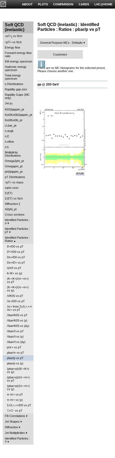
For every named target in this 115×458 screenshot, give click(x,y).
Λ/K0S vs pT (15, 295)
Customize (60, 54)
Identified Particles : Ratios (17, 239)
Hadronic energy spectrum (15, 68)
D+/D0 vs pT (15, 246)
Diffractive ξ (12, 203)
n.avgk (9, 130)
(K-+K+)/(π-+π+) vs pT (18, 280)
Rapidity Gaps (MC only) (17, 96)
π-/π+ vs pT (15, 394)
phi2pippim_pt (13, 171)
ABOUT (27, 4)
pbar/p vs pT (15, 358)
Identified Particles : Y (17, 440)
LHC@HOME (103, 4)
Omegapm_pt (13, 166)
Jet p (9, 104)
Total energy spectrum (13, 77)
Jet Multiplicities (15, 432)
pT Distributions (15, 177)
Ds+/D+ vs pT (16, 262)
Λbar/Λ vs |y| (15, 336)
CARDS (84, 4)
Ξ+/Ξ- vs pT (14, 410)
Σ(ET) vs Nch (14, 198)
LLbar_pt (10, 125)
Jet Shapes (12, 421)
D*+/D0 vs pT (16, 251)
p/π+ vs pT (14, 347)
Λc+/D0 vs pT (16, 301)
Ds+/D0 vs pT (16, 257)
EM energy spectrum (18, 61)
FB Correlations (15, 416)
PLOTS (43, 4)
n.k (7, 147)
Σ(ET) (9, 193)
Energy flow (12, 47)
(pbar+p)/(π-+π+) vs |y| (18, 387)
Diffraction (11, 427)
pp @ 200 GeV (48, 84)
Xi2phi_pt (11, 209)
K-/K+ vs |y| (14, 273)
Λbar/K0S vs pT (17, 315)
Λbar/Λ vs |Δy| (16, 342)
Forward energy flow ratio (18, 54)
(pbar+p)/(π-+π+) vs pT (18, 379)
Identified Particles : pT (17, 230)
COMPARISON (63, 4)
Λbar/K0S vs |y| (17, 320)
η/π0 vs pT (14, 267)
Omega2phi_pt (14, 160)
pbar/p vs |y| (15, 363)
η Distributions (14, 84)
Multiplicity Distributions (13, 154)
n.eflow (9, 141)
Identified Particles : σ (17, 221)
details (80, 173)
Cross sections (15, 214)
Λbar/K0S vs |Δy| (18, 325)
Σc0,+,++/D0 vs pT (19, 405)
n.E (7, 136)
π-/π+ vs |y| (15, 399)
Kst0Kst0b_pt (13, 120)
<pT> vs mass (14, 182)
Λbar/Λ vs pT (15, 331)
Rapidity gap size (16, 89)
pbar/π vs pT (15, 352)
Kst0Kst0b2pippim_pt (18, 114)
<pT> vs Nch (13, 36)
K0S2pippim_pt (14, 109)
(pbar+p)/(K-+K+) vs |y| (18, 370)
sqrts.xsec (12, 187)
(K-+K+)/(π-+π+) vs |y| (18, 289)
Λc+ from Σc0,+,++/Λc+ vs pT (19, 308)
